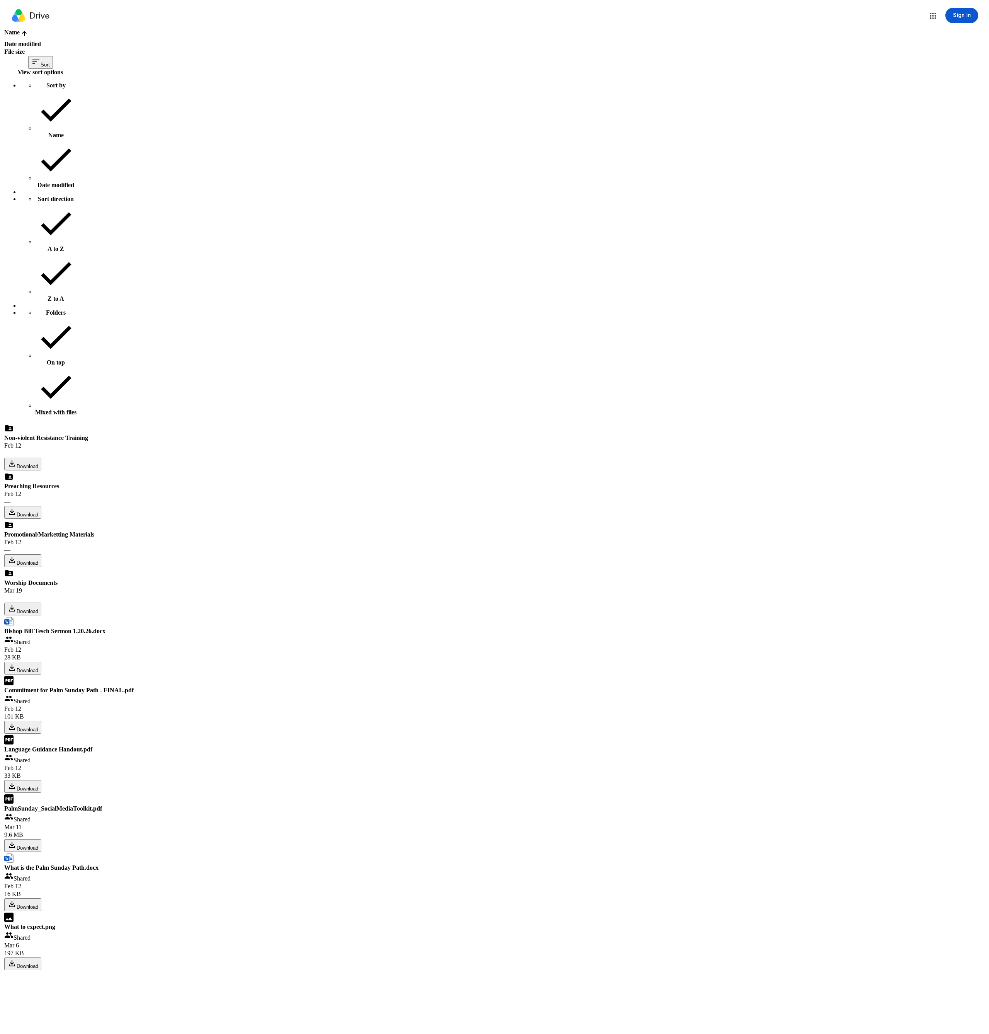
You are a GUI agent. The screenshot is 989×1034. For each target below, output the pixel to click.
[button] (933, 16)
